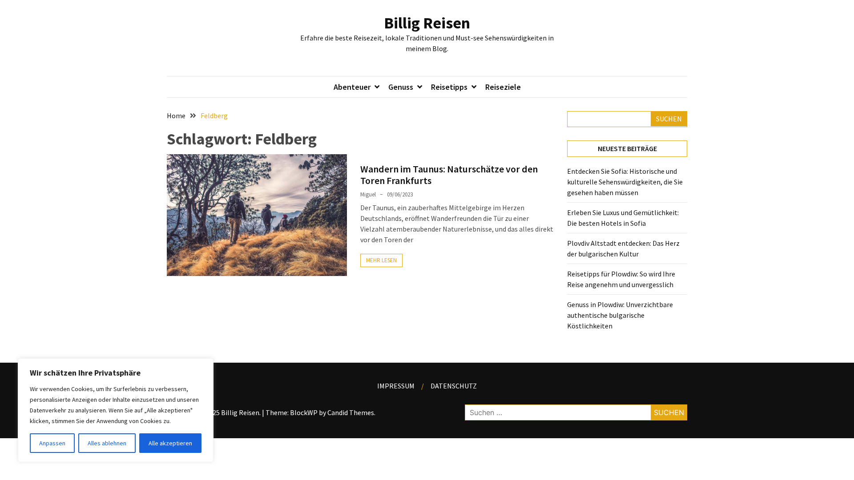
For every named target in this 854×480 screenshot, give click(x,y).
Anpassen (52, 443)
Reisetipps (449, 87)
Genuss (400, 87)
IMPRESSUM (396, 385)
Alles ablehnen (107, 443)
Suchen (669, 118)
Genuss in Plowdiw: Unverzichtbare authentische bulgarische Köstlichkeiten (620, 315)
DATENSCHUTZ (454, 385)
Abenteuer (352, 87)
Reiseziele (503, 87)
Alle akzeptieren (170, 443)
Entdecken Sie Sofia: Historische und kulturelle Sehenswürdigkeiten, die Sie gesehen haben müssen (625, 182)
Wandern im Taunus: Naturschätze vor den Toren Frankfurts (449, 175)
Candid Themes (350, 412)
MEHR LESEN (381, 260)
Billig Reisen (427, 23)
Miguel (368, 194)
